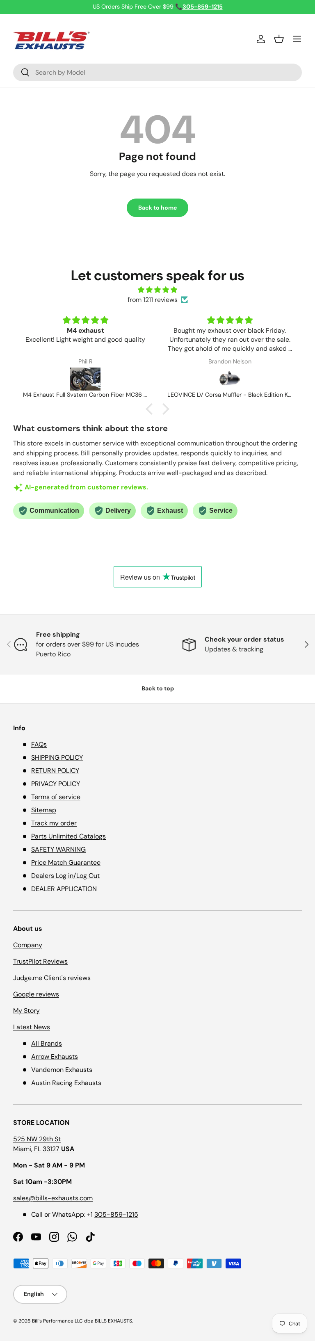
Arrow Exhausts (54, 1056)
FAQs (39, 744)
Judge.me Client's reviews (52, 977)
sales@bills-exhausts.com (53, 1198)
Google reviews (36, 994)
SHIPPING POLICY (57, 757)
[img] (157, 290)
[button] (279, 39)
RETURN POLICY (55, 770)
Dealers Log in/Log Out (65, 875)
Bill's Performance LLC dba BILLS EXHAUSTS (82, 1321)
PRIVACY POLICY (55, 783)
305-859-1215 (116, 1214)
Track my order (54, 823)
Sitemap (43, 810)
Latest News (31, 1027)
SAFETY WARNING (58, 849)
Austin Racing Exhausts (66, 1082)
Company (27, 945)
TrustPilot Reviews (40, 961)
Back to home (157, 207)
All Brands (46, 1043)
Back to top (158, 688)
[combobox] (157, 72)
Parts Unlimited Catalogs (68, 836)
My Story (26, 1010)
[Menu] (297, 39)
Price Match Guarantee (65, 862)
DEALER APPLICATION (64, 888)
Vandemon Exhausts (61, 1069)
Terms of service (55, 797)
